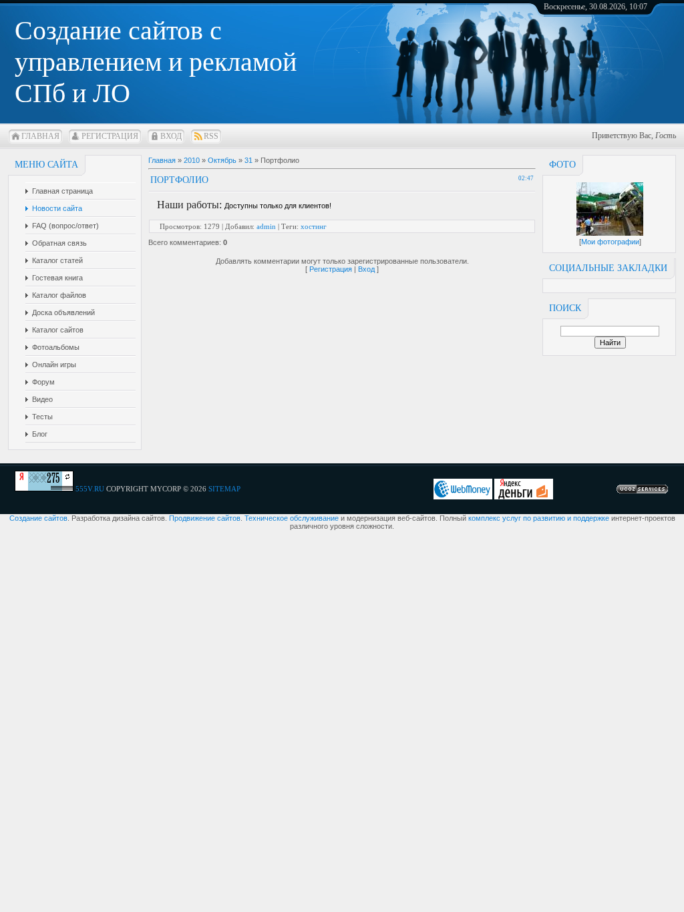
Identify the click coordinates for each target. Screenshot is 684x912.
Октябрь (222, 160)
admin (266, 226)
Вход (171, 136)
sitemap (224, 489)
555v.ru (89, 489)
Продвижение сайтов (204, 518)
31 (248, 160)
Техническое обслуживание (291, 518)
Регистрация (109, 136)
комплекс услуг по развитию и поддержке (538, 518)
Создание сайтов (38, 518)
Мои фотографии (610, 242)
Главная (40, 136)
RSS (211, 136)
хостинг (314, 226)
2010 (192, 160)
